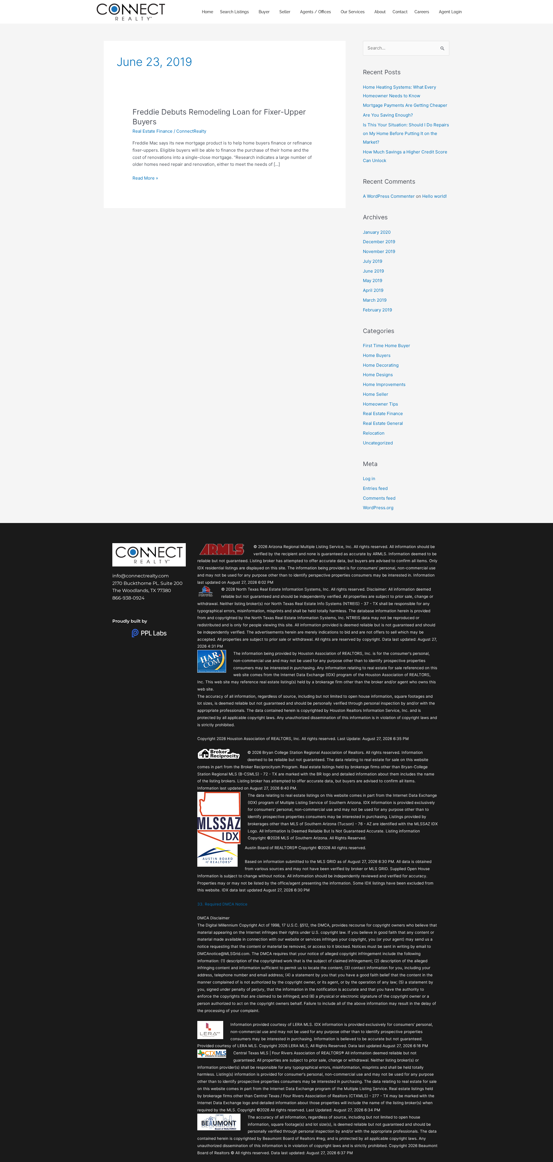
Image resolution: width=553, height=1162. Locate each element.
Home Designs (378, 374)
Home (207, 11)
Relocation (374, 433)
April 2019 (373, 290)
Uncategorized (378, 443)
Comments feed (379, 498)
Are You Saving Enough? (388, 115)
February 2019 (377, 310)
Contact (400, 11)
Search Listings (234, 11)
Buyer (264, 11)
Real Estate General (383, 423)
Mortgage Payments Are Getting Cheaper (405, 105)
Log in (369, 478)
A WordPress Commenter (389, 196)
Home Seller (375, 394)
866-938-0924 (128, 598)
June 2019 (373, 271)
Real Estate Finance (152, 131)
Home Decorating (381, 365)
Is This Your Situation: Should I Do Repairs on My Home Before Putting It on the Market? (406, 133)
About (380, 11)
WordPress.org (378, 507)
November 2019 (379, 251)
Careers (421, 11)
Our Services (353, 11)
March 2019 (375, 300)
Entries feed (375, 488)
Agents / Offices (315, 11)
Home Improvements (384, 384)
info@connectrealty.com (140, 576)
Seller (284, 11)
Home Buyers (377, 355)
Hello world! (434, 196)
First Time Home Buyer (386, 345)
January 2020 (377, 232)
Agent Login (450, 11)
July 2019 (372, 261)
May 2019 (372, 280)
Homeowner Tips (380, 404)
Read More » (145, 178)
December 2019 (379, 241)
